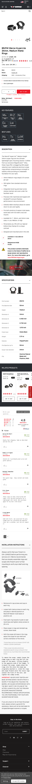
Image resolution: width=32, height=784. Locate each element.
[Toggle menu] (3, 7)
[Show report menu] (27, 447)
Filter (6, 430)
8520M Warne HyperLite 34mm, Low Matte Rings (8, 374)
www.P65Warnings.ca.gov (16, 257)
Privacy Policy (7, 777)
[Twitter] (21, 737)
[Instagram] (17, 737)
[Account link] (6, 7)
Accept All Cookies (18, 781)
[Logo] (16, 7)
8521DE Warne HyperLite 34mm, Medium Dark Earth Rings (23, 374)
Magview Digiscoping (9, 754)
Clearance (6, 752)
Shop (4, 750)
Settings (5, 781)
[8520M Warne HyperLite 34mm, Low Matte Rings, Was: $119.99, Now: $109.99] (9, 386)
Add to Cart (8, 398)
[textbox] (9, 413)
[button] (10, 60)
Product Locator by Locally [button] (16, 94)
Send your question (23, 412)
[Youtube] (14, 737)
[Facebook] (10, 737)
